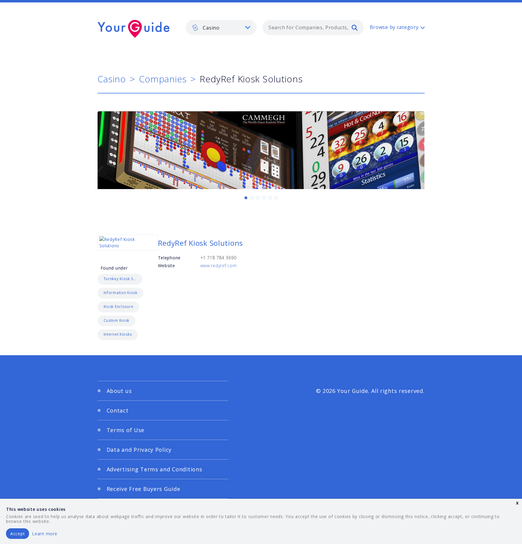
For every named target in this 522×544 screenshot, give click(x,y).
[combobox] (313, 27)
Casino (112, 79)
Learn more (44, 533)
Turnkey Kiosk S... (120, 278)
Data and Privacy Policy (139, 449)
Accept (17, 533)
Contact (118, 410)
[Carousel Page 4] (264, 197)
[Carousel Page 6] (276, 197)
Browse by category (394, 27)
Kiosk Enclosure (119, 306)
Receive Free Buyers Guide (143, 488)
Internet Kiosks (118, 334)
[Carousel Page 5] (270, 197)
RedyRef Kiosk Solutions (200, 243)
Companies (163, 79)
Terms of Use (126, 430)
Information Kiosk (120, 292)
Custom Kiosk (117, 320)
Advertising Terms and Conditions (154, 469)
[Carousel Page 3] (257, 197)
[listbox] (221, 27)
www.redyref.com (218, 265)
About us (119, 390)
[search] (355, 27)
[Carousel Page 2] (251, 197)
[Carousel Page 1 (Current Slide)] (245, 197)
